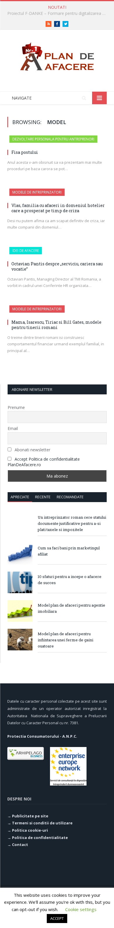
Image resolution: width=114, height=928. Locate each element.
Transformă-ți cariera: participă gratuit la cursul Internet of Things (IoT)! (58, 13)
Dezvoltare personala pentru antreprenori (53, 139)
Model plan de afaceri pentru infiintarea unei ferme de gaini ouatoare (65, 640)
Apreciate (20, 496)
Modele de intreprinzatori (37, 192)
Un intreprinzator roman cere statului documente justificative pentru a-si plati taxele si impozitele (72, 523)
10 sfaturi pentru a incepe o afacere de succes (69, 579)
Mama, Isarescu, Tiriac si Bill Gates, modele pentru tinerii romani (56, 324)
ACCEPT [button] (57, 918)
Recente (43, 496)
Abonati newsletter (31, 449)
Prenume (16, 407)
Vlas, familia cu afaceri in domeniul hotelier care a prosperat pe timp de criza (58, 208)
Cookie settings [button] (80, 909)
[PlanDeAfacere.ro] (57, 55)
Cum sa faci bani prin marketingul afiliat (69, 551)
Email (13, 428)
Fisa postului (24, 152)
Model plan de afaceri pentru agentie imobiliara (71, 608)
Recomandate (70, 496)
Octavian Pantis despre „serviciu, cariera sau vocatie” (57, 266)
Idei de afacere (25, 250)
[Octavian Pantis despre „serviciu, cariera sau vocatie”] (57, 253)
